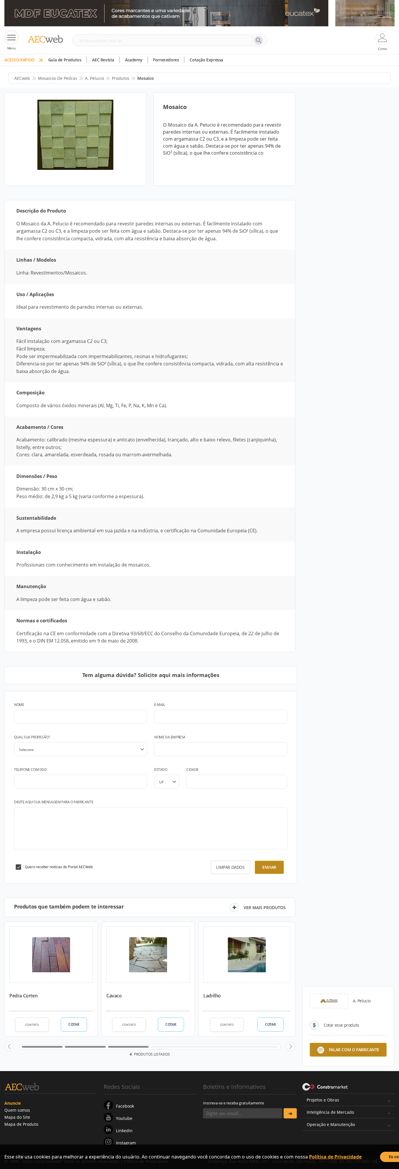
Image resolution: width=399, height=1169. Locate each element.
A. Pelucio (94, 78)
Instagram (126, 1143)
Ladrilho (212, 995)
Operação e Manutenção (331, 1124)
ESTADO (160, 769)
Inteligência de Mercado (330, 1112)
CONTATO (32, 1025)
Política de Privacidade (335, 1157)
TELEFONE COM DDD (30, 769)
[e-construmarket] (325, 1086)
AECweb (22, 78)
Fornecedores (166, 60)
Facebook (125, 1106)
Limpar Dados (230, 867)
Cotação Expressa (206, 60)
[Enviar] (290, 1113)
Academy (133, 60)
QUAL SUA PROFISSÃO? (32, 737)
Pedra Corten (23, 995)
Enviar (269, 867)
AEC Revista (103, 60)
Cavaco (114, 995)
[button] (9, 1046)
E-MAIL (159, 704)
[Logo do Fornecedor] (329, 1001)
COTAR (73, 1024)
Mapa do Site (17, 1117)
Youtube (124, 1118)
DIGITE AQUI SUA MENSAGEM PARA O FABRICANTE (53, 802)
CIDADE (192, 769)
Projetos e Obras (323, 1100)
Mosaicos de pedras (57, 78)
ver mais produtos (265, 907)
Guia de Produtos (64, 60)
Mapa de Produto (21, 1124)
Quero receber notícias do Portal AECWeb (59, 866)
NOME (19, 704)
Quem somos (17, 1110)
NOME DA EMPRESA (169, 737)
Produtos (120, 78)
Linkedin (124, 1130)
